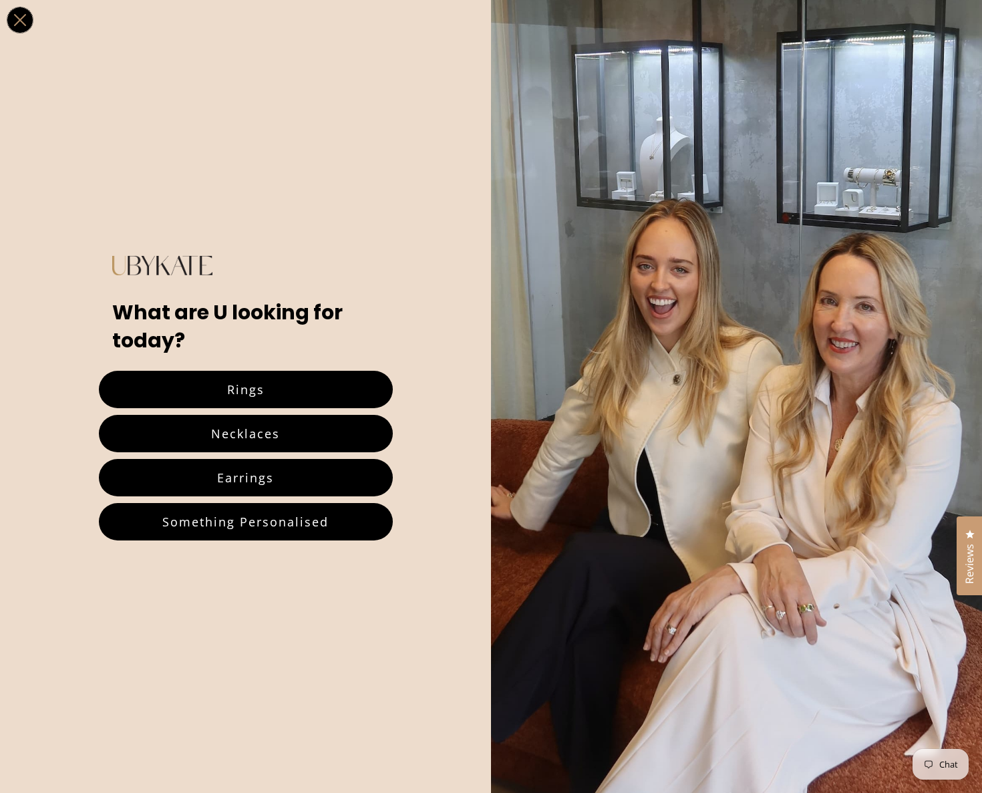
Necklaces (245, 434)
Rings (246, 389)
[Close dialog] (20, 20)
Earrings (245, 478)
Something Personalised (245, 522)
